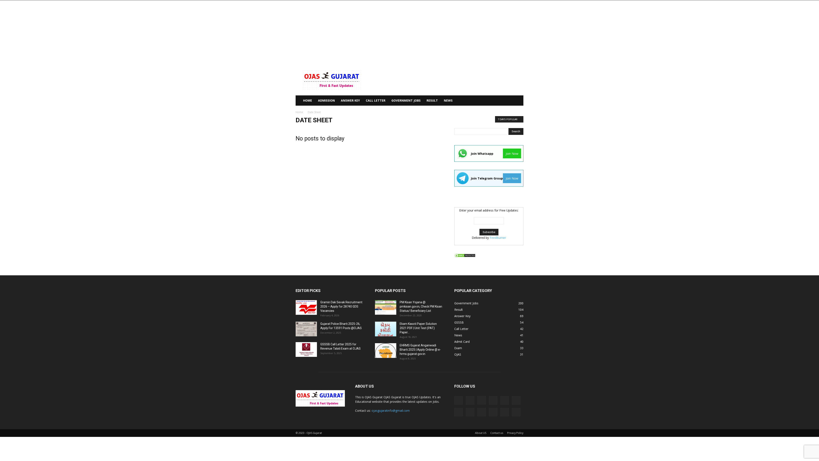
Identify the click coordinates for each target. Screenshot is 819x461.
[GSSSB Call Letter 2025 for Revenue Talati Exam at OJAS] (306, 349)
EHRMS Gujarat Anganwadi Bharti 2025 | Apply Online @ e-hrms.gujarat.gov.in (420, 350)
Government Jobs (406, 100)
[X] (516, 412)
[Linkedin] (493, 400)
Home (299, 112)
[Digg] (458, 400)
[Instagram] (481, 400)
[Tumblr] (504, 412)
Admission (326, 100)
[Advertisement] (409, 32)
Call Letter (375, 100)
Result (432, 100)
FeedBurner (498, 238)
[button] (518, 101)
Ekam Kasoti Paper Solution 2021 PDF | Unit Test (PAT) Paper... (418, 328)
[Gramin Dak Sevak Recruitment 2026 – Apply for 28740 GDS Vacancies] (306, 307)
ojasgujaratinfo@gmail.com (391, 410)
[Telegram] (493, 412)
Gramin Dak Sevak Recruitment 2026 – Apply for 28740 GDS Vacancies (341, 306)
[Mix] (516, 400)
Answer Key (350, 100)
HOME (307, 100)
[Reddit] (481, 412)
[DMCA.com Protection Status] (465, 256)
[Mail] (504, 400)
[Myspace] (458, 412)
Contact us (496, 433)
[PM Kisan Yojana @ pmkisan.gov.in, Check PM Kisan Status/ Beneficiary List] (385, 307)
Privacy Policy (515, 433)
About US (480, 433)
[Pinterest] (470, 412)
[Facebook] (470, 400)
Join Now (512, 154)
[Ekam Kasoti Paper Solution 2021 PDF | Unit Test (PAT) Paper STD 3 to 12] (385, 329)
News (448, 100)
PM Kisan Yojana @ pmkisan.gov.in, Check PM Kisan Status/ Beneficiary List (421, 306)
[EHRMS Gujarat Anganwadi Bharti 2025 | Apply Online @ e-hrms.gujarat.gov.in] (385, 350)
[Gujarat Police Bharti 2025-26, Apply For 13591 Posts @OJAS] (306, 329)
